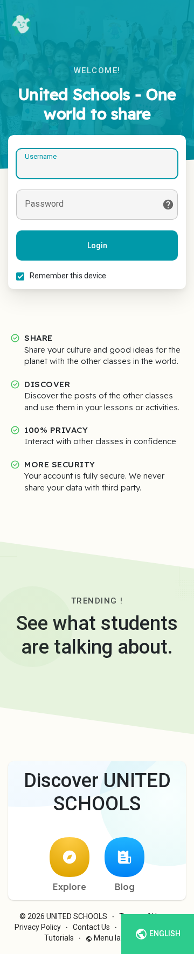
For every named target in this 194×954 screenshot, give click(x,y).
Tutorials (59, 938)
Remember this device (68, 275)
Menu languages (121, 938)
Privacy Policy (38, 927)
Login (97, 245)
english (164, 933)
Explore (69, 886)
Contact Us (91, 927)
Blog (125, 886)
